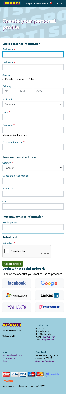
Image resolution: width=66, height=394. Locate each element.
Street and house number (15, 175)
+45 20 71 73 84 (48, 336)
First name (8, 49)
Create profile (12, 263)
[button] (52, 3)
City (4, 201)
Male (21, 79)
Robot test (8, 242)
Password (7, 124)
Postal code (8, 188)
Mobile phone (9, 222)
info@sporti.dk (47, 339)
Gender (6, 75)
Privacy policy (8, 358)
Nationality (8, 99)
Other (32, 79)
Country (6, 162)
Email (5, 112)
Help (4, 361)
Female (9, 79)
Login (29, 3)
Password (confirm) (12, 142)
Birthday (6, 86)
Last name (8, 62)
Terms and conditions (12, 355)
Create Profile (41, 3)
